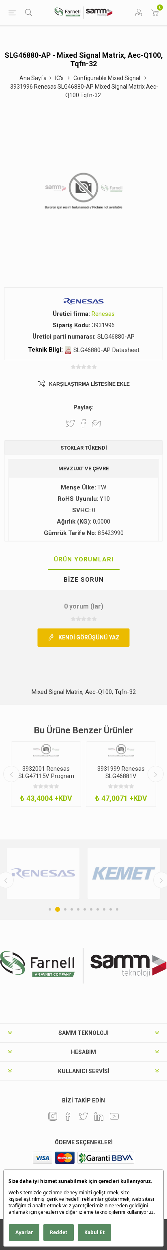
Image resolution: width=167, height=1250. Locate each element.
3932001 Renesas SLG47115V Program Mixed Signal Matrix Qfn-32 (46, 779)
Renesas (103, 313)
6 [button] (85, 909)
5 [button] (78, 909)
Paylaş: (83, 407)
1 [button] (50, 909)
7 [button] (91, 909)
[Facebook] (68, 1116)
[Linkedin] (98, 1116)
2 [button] (57, 909)
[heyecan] (83, 1116)
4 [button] (72, 909)
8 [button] (97, 909)
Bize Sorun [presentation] (84, 579)
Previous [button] (11, 774)
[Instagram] (52, 1116)
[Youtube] (114, 1116)
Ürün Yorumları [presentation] (83, 559)
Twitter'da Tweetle (70, 423)
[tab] (83, 560)
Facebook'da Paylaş (83, 423)
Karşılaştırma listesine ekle (89, 384)
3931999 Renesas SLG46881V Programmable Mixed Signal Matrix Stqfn (121, 779)
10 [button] (110, 909)
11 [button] (117, 909)
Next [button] (156, 774)
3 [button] (65, 909)
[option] (46, 774)
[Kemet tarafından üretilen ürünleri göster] (124, 873)
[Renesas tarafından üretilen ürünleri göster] (43, 873)
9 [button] (104, 909)
